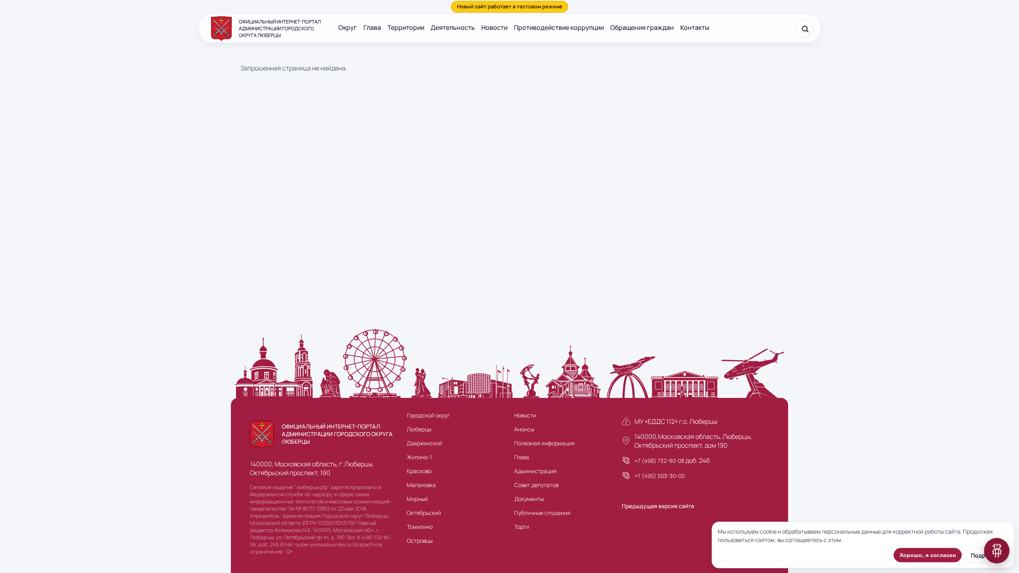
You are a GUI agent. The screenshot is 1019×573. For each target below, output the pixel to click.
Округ (347, 27)
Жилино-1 (419, 457)
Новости (494, 27)
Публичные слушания (542, 512)
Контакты (694, 27)
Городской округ (428, 415)
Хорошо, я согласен (928, 555)
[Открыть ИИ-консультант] (996, 550)
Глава (372, 27)
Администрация (535, 471)
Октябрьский (424, 512)
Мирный (417, 499)
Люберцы (419, 429)
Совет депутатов (536, 485)
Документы (529, 499)
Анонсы (524, 429)
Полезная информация (544, 443)
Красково (419, 471)
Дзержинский (424, 443)
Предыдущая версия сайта (658, 506)
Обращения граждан (642, 27)
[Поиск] (805, 28)
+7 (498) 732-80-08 (659, 460)
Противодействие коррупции (559, 27)
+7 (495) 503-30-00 (659, 475)
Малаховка (421, 485)
